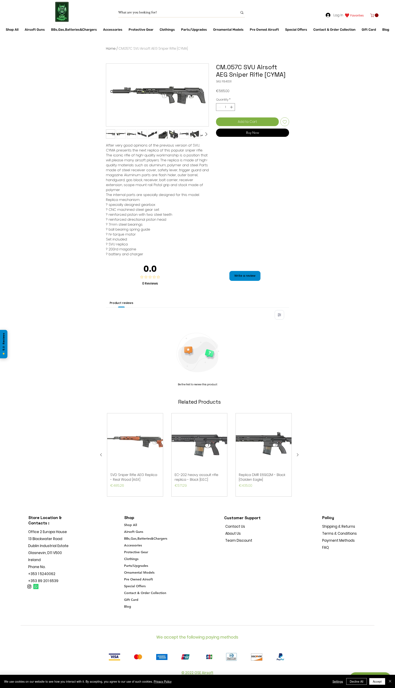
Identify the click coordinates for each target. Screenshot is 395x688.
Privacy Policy (163, 681)
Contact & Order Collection (145, 593)
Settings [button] (337, 681)
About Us (233, 533)
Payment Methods (339, 540)
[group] (199, 455)
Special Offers (135, 586)
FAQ (325, 547)
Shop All (130, 525)
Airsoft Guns (133, 532)
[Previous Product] (101, 454)
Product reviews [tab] (121, 303)
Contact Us (235, 526)
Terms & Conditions (339, 533)
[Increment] (231, 107)
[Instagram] (29, 586)
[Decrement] (219, 107)
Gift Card (131, 600)
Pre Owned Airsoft (138, 579)
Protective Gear (136, 552)
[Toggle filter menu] (279, 315)
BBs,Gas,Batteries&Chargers (145, 538)
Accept (377, 681)
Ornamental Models (139, 572)
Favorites (357, 15)
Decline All (356, 681)
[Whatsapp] (35, 586)
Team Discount (238, 540)
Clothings (131, 559)
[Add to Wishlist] (284, 121)
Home (111, 48)
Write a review (245, 276)
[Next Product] (297, 454)
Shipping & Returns (338, 526)
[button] (374, 15)
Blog (127, 606)
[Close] (390, 681)
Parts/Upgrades (136, 566)
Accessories (133, 545)
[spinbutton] (225, 107)
